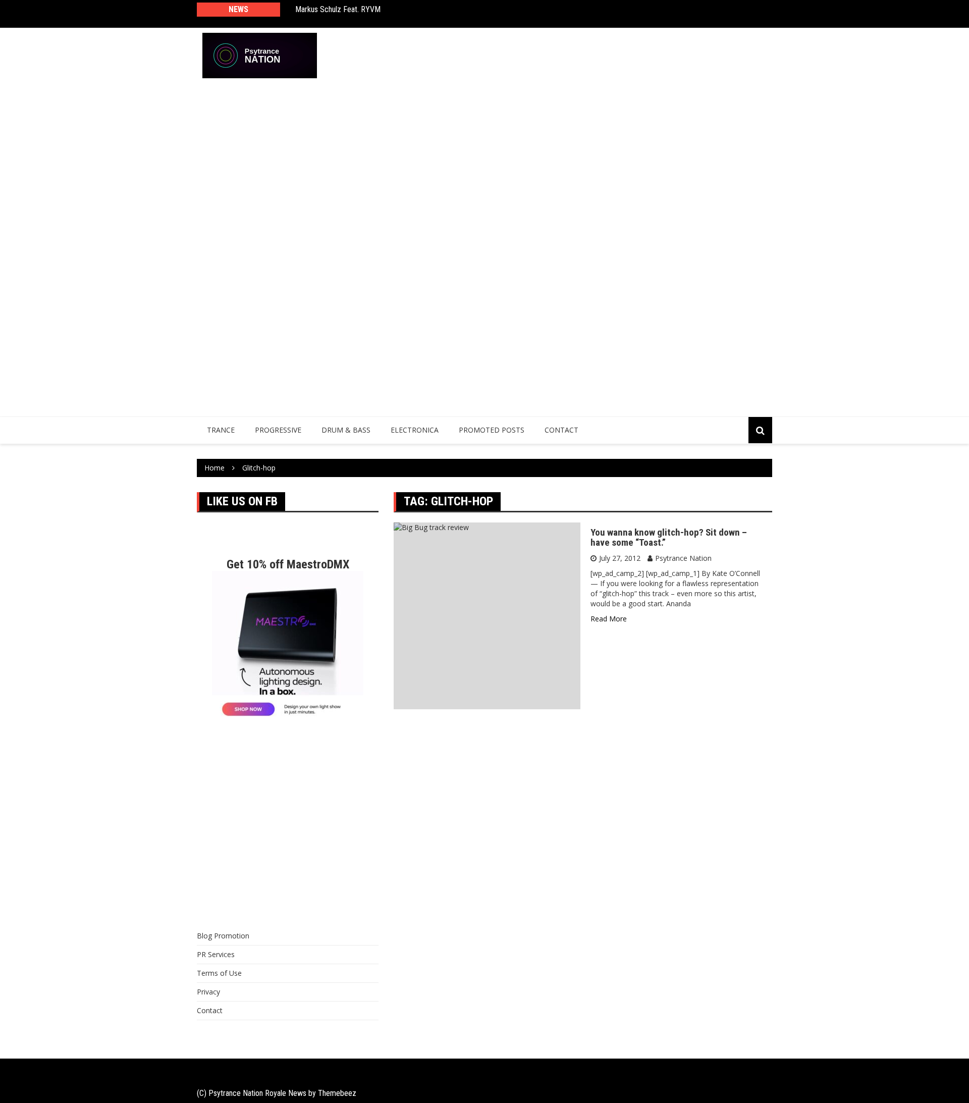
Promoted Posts (491, 430)
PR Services (216, 954)
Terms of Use (219, 973)
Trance (221, 430)
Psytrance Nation (683, 558)
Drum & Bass (345, 430)
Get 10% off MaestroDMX (288, 564)
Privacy (208, 991)
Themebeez (337, 1093)
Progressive (278, 430)
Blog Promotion (223, 935)
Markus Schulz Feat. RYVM (338, 9)
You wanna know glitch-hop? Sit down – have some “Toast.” (668, 538)
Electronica (415, 430)
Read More (608, 618)
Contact (561, 430)
